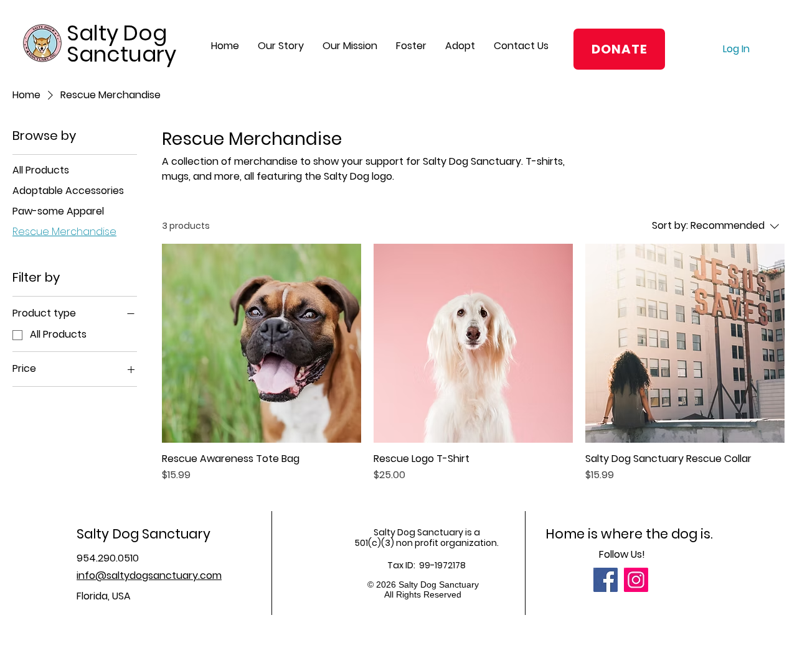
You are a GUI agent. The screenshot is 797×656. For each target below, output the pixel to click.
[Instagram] (636, 580)
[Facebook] (605, 580)
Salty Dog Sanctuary (121, 43)
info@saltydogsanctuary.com (149, 575)
